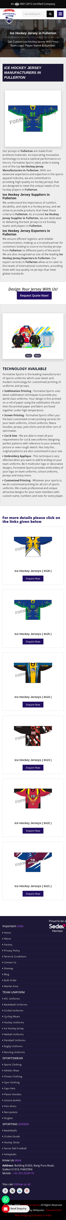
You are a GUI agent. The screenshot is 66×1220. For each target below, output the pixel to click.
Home (7, 932)
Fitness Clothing (12, 1076)
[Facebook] (5, 1191)
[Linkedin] (19, 1191)
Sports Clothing (12, 1064)
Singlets (8, 1118)
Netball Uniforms (13, 1034)
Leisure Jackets (12, 1100)
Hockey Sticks (11, 1142)
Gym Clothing (11, 1082)
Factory (7, 944)
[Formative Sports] (9, 16)
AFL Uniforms (11, 998)
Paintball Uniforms (14, 1040)
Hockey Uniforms (13, 1022)
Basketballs (10, 1130)
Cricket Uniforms (13, 1010)
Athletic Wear (11, 1070)
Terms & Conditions (14, 956)
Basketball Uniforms (15, 1004)
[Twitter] (12, 1191)
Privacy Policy (11, 950)
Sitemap (8, 968)
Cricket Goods (11, 1136)
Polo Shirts (9, 1106)
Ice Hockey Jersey (13, 1028)
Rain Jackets (10, 1112)
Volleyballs (9, 1154)
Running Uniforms (14, 1052)
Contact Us (9, 962)
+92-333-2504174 (23, 1173)
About (7, 938)
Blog (6, 974)
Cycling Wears (11, 1016)
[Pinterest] (27, 1191)
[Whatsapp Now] (6, 1200)
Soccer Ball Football (14, 1148)
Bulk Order (9, 980)
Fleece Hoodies (12, 1094)
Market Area (10, 986)
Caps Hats (9, 1088)
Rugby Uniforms (13, 1046)
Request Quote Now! (34, 295)
